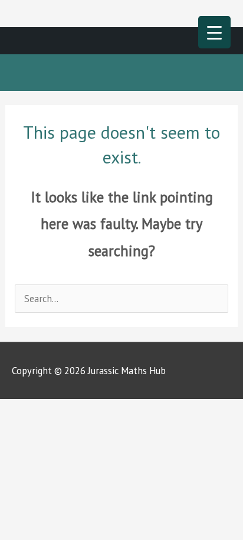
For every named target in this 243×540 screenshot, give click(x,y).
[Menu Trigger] (214, 32)
